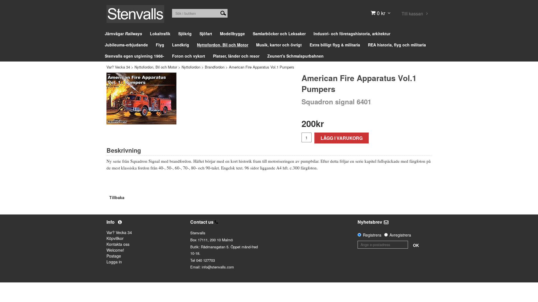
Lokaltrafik (160, 33)
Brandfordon (214, 67)
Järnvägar (123, 33)
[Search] (223, 12)
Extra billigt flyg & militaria (335, 45)
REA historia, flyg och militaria (397, 45)
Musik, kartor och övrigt (279, 45)
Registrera (372, 235)
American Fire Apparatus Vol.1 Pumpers (261, 67)
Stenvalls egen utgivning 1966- (134, 56)
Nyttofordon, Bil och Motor (222, 45)
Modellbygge (232, 33)
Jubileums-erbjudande (126, 45)
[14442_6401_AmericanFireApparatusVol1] (141, 98)
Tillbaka (116, 197)
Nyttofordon (191, 67)
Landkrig (180, 45)
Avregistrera (400, 235)
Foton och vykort (188, 56)
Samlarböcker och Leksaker (279, 33)
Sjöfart (206, 33)
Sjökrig (185, 33)
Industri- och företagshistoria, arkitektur (352, 33)
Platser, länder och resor (236, 56)
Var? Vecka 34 (118, 67)
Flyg (160, 45)
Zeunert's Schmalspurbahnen (295, 56)
